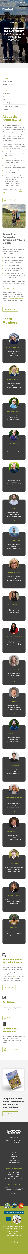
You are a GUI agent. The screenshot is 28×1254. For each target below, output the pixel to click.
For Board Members (14, 1162)
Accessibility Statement (14, 1235)
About (14, 1153)
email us (15, 976)
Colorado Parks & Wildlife (10, 106)
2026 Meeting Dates (12, 200)
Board (4, 99)
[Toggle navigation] (24, 9)
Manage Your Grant (8, 84)
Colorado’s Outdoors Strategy (14, 1178)
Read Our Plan (9, 1114)
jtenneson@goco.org (16, 298)
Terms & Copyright (12, 1231)
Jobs (14, 1158)
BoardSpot (20, 2)
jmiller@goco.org (8, 289)
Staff (4, 96)
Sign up (13, 1193)
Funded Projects (7, 103)
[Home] (12, 9)
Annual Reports (14, 1160)
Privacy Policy (12, 1233)
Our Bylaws (10, 1018)
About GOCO (6, 93)
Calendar (14, 1156)
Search (25, 2)
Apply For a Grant (8, 81)
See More (7, 987)
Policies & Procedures (13, 1049)
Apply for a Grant (14, 1172)
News (14, 1155)
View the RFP (9, 309)
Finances (5, 109)
